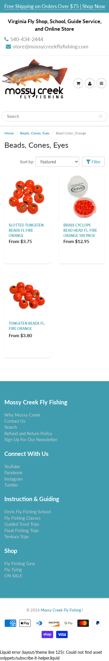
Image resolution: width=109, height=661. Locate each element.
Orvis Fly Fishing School (27, 511)
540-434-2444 (26, 39)
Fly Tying (13, 569)
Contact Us (15, 420)
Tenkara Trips (16, 536)
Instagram (13, 478)
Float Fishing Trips (21, 530)
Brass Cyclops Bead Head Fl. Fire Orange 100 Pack (80, 230)
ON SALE (13, 575)
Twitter (11, 484)
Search (10, 427)
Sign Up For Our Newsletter (30, 439)
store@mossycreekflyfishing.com (50, 46)
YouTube (12, 466)
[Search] (100, 116)
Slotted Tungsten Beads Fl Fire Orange (26, 230)
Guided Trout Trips (21, 524)
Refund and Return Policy (28, 433)
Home (9, 133)
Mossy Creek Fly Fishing (61, 610)
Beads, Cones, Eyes (34, 133)
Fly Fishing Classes (22, 518)
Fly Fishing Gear (19, 563)
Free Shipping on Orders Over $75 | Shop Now (54, 6)
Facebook (13, 472)
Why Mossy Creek (22, 414)
